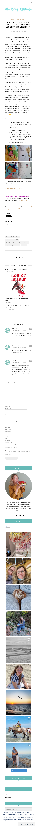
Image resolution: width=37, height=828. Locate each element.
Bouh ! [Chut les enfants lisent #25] (16, 269)
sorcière (24, 245)
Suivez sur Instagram (20, 771)
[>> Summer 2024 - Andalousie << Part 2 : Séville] (18, 755)
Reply (30, 328)
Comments (18, 253)
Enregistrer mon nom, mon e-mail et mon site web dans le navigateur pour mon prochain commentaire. (8, 433)
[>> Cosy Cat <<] (18, 597)
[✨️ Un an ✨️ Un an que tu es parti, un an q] (18, 650)
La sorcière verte (10, 245)
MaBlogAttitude (18, 345)
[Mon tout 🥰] (18, 676)
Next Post (27, 318)
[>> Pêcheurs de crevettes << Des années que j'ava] (18, 729)
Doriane (15, 360)
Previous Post (11, 318)
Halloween (25, 242)
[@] (10, 528)
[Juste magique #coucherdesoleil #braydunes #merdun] (18, 702)
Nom (6, 399)
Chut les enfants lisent (12, 236)
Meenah (15, 328)
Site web (7, 415)
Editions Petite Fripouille (13, 242)
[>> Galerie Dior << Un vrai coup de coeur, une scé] (18, 544)
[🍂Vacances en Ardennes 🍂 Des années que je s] (18, 623)
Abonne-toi (8, 797)
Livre (18, 245)
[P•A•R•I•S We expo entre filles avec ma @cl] (18, 571)
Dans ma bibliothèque (18, 19)
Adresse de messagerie (8, 407)
